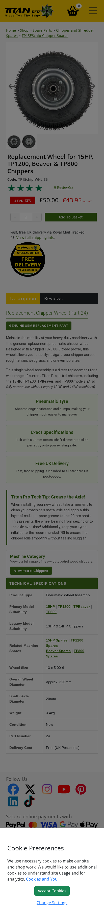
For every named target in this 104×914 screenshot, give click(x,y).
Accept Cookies (52, 891)
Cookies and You (42, 879)
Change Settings (52, 902)
